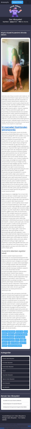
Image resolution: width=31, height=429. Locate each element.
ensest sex (11, 334)
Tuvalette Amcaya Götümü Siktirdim (12, 400)
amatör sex (19, 331)
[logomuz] (15, 11)
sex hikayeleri (15, 343)
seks (21, 340)
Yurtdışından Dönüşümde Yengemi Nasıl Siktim (15, 407)
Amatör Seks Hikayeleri (8, 358)
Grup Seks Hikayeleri (7, 375)
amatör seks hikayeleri (8, 331)
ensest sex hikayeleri (21, 334)
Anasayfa (5, 2)
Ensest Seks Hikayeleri (8, 366)
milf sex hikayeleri (20, 337)
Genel (3, 370)
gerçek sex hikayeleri (8, 337)
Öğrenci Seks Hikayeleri (8, 379)
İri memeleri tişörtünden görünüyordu (14, 128)
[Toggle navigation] (28, 2)
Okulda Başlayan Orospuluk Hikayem (12, 403)
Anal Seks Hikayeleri (7, 362)
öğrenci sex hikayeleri (8, 340)
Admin (12, 22)
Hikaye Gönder (17, 2)
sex (9, 343)
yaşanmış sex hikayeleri (15, 345)
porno (17, 340)
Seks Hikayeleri (6, 383)
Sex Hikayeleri (5, 387)
